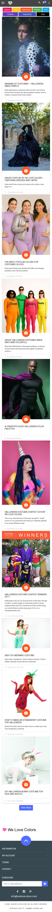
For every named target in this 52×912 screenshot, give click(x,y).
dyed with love (16, 908)
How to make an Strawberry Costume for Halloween (25, 721)
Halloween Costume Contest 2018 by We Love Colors (25, 513)
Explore (7, 10)
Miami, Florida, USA (34, 908)
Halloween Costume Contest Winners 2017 (26, 595)
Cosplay (10, 14)
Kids (46, 10)
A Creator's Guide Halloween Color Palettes (24, 427)
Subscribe (7, 877)
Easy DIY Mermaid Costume (19, 655)
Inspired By (27, 14)
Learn (16, 10)
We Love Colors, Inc (22, 904)
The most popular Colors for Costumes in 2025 (21, 263)
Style (43, 14)
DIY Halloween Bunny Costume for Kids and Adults (24, 792)
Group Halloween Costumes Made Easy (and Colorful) (23, 341)
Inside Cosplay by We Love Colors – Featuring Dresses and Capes (24, 179)
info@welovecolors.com (24, 896)
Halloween (26, 10)
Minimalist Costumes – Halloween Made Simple (24, 84)
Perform (37, 10)
